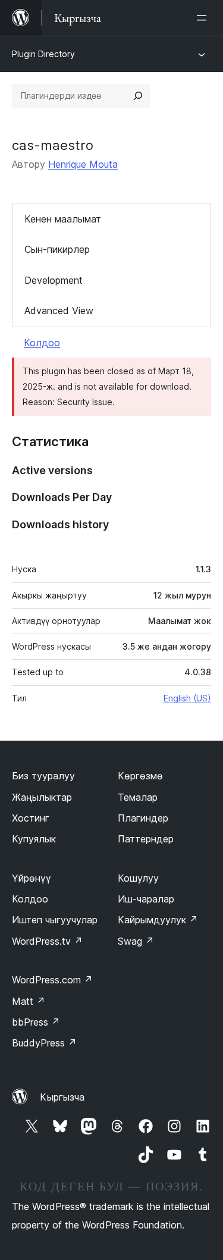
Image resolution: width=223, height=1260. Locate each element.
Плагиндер (143, 818)
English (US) (187, 698)
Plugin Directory (43, 54)
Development (53, 280)
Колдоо (42, 343)
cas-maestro (52, 145)
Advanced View (58, 310)
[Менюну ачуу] (204, 18)
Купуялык (34, 839)
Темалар (138, 797)
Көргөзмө (140, 776)
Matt (28, 1001)
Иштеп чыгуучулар (55, 920)
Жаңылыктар (42, 797)
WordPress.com (52, 980)
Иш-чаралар (146, 899)
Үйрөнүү (31, 878)
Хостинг (30, 818)
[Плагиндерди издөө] (138, 96)
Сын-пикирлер (57, 249)
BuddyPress (44, 1043)
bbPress (36, 1022)
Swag (136, 941)
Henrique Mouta (83, 164)
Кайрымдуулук (158, 920)
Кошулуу (138, 878)
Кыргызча (62, 1097)
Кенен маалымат (62, 219)
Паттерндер (146, 839)
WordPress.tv (47, 941)
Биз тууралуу (43, 776)
